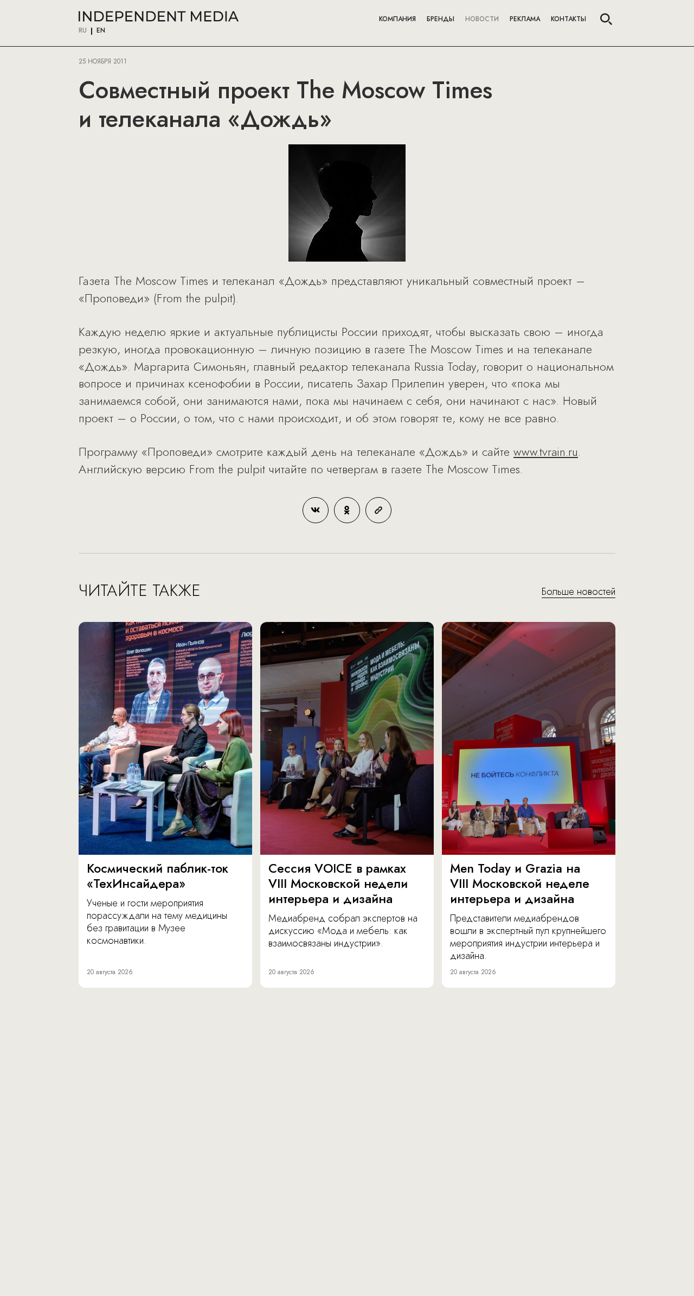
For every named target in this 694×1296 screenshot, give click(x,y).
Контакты (568, 19)
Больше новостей (578, 592)
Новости (482, 19)
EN (101, 31)
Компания (397, 19)
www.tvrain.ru (545, 451)
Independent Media (159, 16)
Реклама (525, 19)
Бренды (440, 19)
